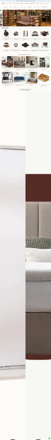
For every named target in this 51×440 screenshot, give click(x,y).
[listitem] (41, 3)
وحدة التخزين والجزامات (44, 6)
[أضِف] (12, 66)
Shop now (25, 18)
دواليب (11, 6)
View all (48, 54)
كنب (18, 6)
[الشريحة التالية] (50, 18)
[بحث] (44, 3)
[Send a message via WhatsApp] (49, 438)
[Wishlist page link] (48, 3)
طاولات (14, 6)
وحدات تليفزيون (6, 6)
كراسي (38, 6)
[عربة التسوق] (47, 3)
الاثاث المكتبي (30, 6)
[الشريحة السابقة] (1, 18)
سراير (21, 6)
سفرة (25, 6)
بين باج (34, 6)
